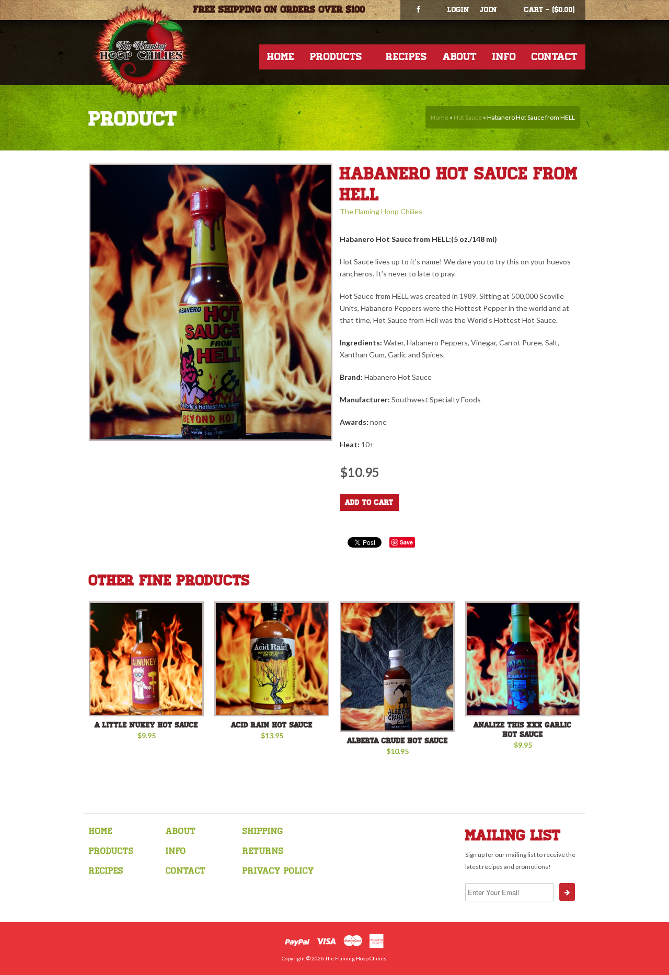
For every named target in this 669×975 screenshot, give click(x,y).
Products (336, 57)
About (460, 57)
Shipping (263, 831)
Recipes (406, 57)
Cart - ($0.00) (549, 9)
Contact (555, 57)
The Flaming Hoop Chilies (381, 211)
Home (280, 57)
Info (504, 57)
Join (488, 9)
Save (406, 542)
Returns (263, 850)
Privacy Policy (278, 870)
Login (458, 9)
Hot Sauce (468, 117)
